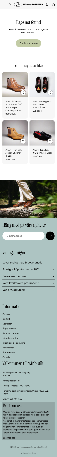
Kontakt (6, 319)
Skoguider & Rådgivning (13, 342)
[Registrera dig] (50, 236)
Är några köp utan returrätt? (20, 269)
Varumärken (8, 347)
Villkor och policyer (28, 453)
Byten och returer (10, 333)
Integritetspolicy (10, 338)
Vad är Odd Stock (13, 289)
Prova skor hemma (14, 276)
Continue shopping (28, 43)
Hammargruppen (23, 447)
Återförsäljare (8, 352)
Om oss (6, 314)
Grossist (6, 357)
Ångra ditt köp (9, 328)
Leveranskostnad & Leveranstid (22, 262)
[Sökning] (10, 4)
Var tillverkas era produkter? (20, 283)
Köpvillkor (7, 323)
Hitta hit (6, 375)
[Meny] (3, 4)
